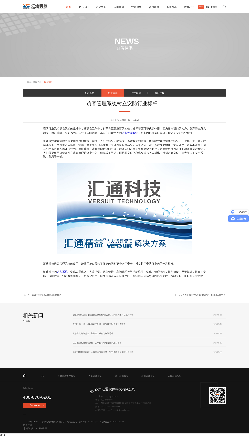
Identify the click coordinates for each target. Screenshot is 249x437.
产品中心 (101, 7)
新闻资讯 (172, 7)
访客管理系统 (130, 133)
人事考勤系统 (174, 376)
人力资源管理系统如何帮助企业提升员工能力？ (204, 295)
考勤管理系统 (148, 376)
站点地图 (43, 428)
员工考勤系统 (121, 376)
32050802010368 (117, 422)
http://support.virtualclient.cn (118, 410)
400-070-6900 (37, 397)
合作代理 (154, 7)
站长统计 (27, 425)
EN (207, 7)
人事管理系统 (95, 376)
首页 (68, 7)
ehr (43, 376)
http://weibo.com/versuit (110, 406)
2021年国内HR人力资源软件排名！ (47, 295)
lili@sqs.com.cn (111, 396)
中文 (201, 7)
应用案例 (119, 7)
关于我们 (83, 7)
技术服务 (136, 7)
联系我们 (189, 7)
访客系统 (62, 271)
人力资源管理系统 (66, 376)
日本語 (214, 7)
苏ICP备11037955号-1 (88, 422)
